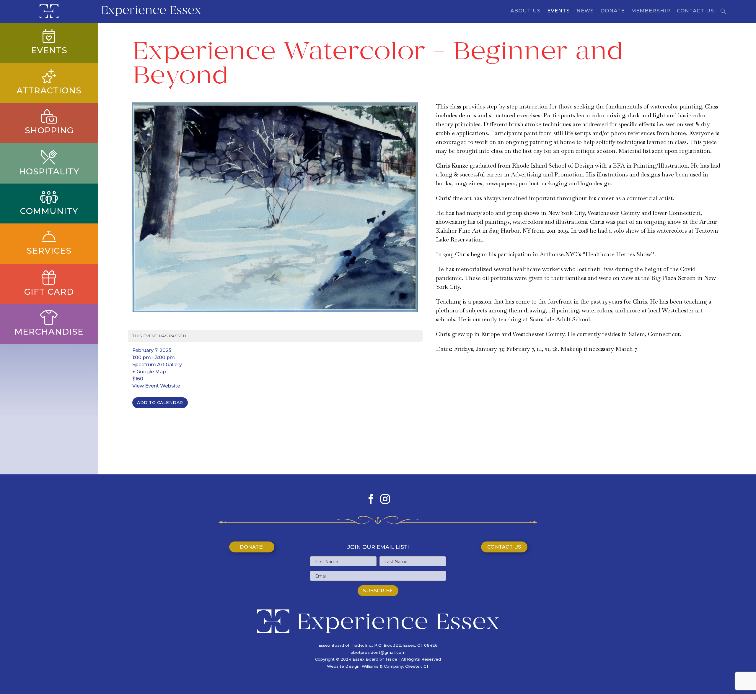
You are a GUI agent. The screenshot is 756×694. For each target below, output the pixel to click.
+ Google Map (149, 371)
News (585, 11)
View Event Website (156, 386)
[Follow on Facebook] (370, 498)
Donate (612, 11)
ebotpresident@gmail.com (378, 652)
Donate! (252, 547)
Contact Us (695, 11)
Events (558, 11)
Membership (650, 11)
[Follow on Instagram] (385, 498)
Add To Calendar (160, 402)
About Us (525, 11)
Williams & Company (382, 666)
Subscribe (378, 591)
